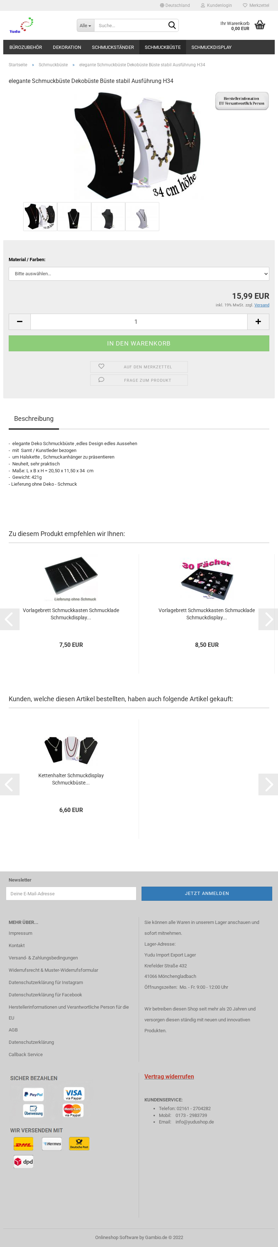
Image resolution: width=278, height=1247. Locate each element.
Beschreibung (34, 418)
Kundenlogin (218, 5)
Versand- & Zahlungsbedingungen (43, 958)
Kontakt (17, 945)
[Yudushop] (37, 25)
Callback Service (26, 1054)
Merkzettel (258, 5)
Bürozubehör (25, 47)
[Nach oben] (258, 1236)
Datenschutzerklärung (31, 1042)
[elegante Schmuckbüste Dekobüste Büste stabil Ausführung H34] (139, 145)
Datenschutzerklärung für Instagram (46, 982)
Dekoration (67, 47)
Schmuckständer (113, 47)
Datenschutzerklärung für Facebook (45, 994)
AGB (13, 1030)
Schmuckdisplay (211, 47)
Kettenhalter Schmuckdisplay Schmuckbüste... (71, 779)
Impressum (20, 933)
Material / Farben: (27, 259)
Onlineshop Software (116, 1237)
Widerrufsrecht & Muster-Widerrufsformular (53, 970)
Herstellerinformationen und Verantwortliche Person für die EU (69, 1012)
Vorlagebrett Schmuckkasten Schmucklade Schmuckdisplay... (71, 613)
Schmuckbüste (163, 47)
